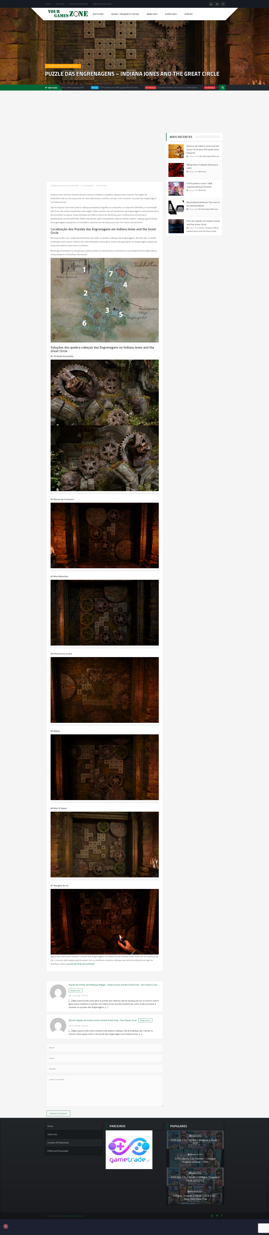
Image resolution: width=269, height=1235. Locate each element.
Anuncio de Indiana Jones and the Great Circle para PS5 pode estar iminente (202, 149)
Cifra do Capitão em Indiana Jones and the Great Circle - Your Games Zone (103, 1020)
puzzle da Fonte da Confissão (80, 963)
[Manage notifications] (5, 1226)
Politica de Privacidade (102, 3)
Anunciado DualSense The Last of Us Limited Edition (118, 88)
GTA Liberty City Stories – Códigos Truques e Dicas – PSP (195, 1160)
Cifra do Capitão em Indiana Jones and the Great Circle (203, 222)
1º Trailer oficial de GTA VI (168, 88)
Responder (75, 990)
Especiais (171, 14)
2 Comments (87, 185)
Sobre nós (60, 3)
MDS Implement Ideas (75, 1216)
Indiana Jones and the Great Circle (63, 66)
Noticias (98, 14)
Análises (152, 14)
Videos (188, 14)
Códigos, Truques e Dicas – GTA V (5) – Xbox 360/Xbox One (195, 1197)
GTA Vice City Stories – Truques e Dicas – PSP (195, 1141)
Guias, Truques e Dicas (125, 14)
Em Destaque (92, 88)
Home (48, 3)
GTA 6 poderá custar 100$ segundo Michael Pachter (199, 185)
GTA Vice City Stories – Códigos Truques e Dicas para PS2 (195, 1178)
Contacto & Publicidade (78, 3)
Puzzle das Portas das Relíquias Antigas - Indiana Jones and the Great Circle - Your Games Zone (113, 984)
